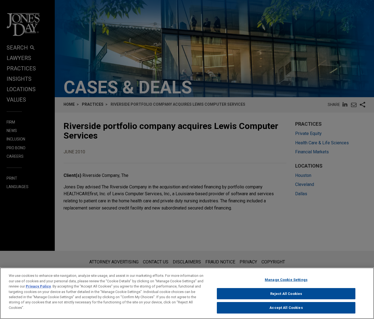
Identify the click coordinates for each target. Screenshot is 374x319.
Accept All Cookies (286, 308)
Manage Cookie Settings (286, 280)
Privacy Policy (38, 286)
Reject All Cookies (286, 294)
